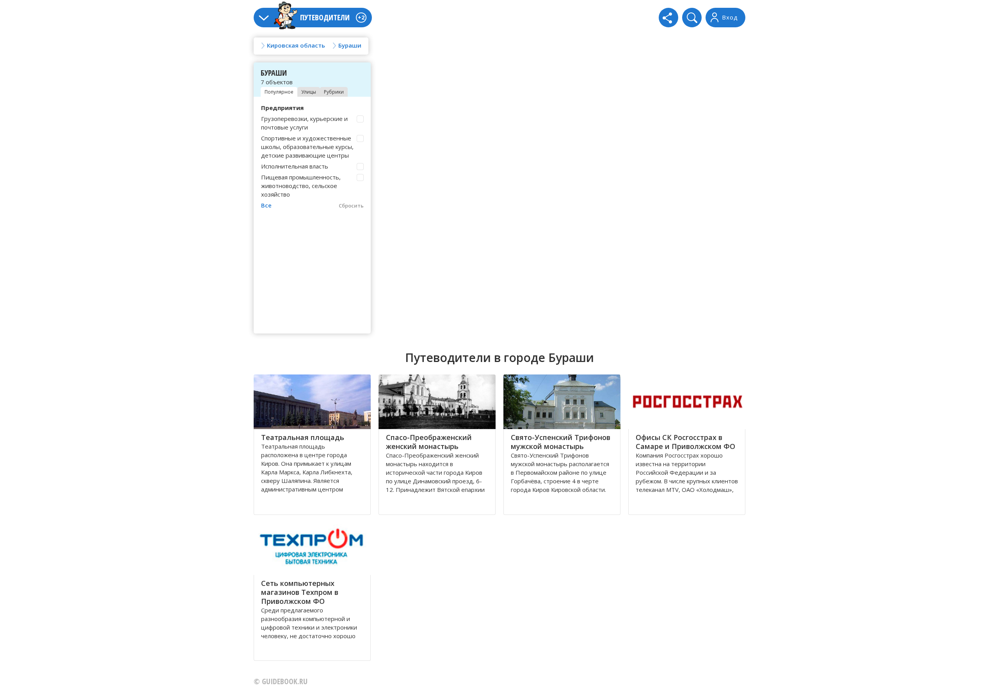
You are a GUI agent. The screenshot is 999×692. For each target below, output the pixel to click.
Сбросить (351, 205)
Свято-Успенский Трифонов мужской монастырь (560, 442)
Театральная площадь (302, 437)
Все (266, 205)
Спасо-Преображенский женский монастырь (429, 442)
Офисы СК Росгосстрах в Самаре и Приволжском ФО (685, 442)
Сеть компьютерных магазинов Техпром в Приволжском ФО (299, 592)
